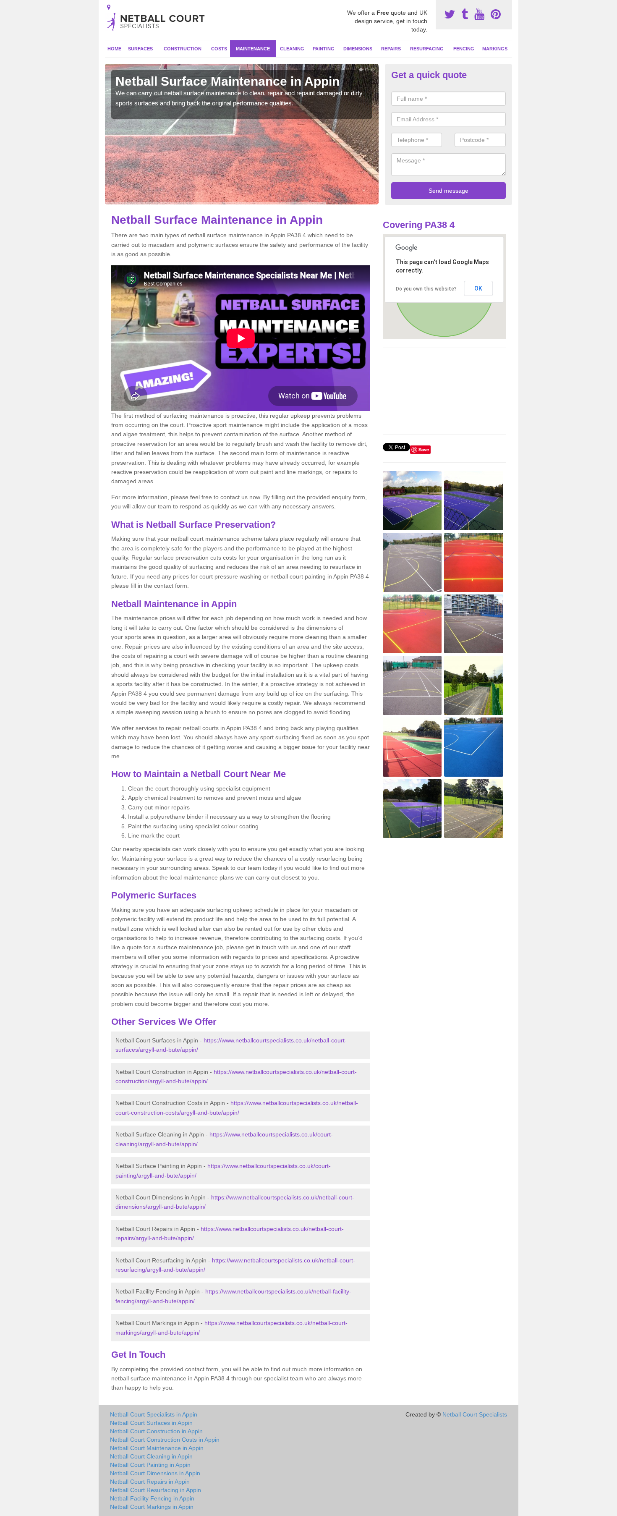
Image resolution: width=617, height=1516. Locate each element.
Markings (494, 48)
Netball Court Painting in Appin (150, 1464)
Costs (219, 48)
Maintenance (253, 48)
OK (478, 288)
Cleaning (292, 48)
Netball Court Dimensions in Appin (155, 1473)
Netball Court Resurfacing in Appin (155, 1490)
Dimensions (357, 48)
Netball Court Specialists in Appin (153, 1414)
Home (114, 48)
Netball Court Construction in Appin (156, 1431)
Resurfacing (427, 48)
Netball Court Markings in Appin (151, 1506)
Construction (182, 48)
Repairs (391, 48)
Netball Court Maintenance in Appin (157, 1448)
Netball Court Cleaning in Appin (151, 1456)
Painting (324, 48)
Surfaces (140, 48)
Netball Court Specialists (474, 1414)
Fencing (463, 48)
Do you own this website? (426, 289)
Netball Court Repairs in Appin (150, 1481)
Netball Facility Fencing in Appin (152, 1498)
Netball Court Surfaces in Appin (151, 1422)
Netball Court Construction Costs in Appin (165, 1439)
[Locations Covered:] (108, 7)
